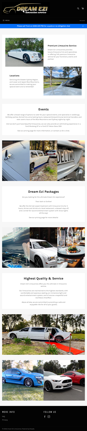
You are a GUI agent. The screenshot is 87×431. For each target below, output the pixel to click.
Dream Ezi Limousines (14, 429)
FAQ (3, 416)
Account (82, 20)
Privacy (5, 420)
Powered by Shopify (28, 429)
